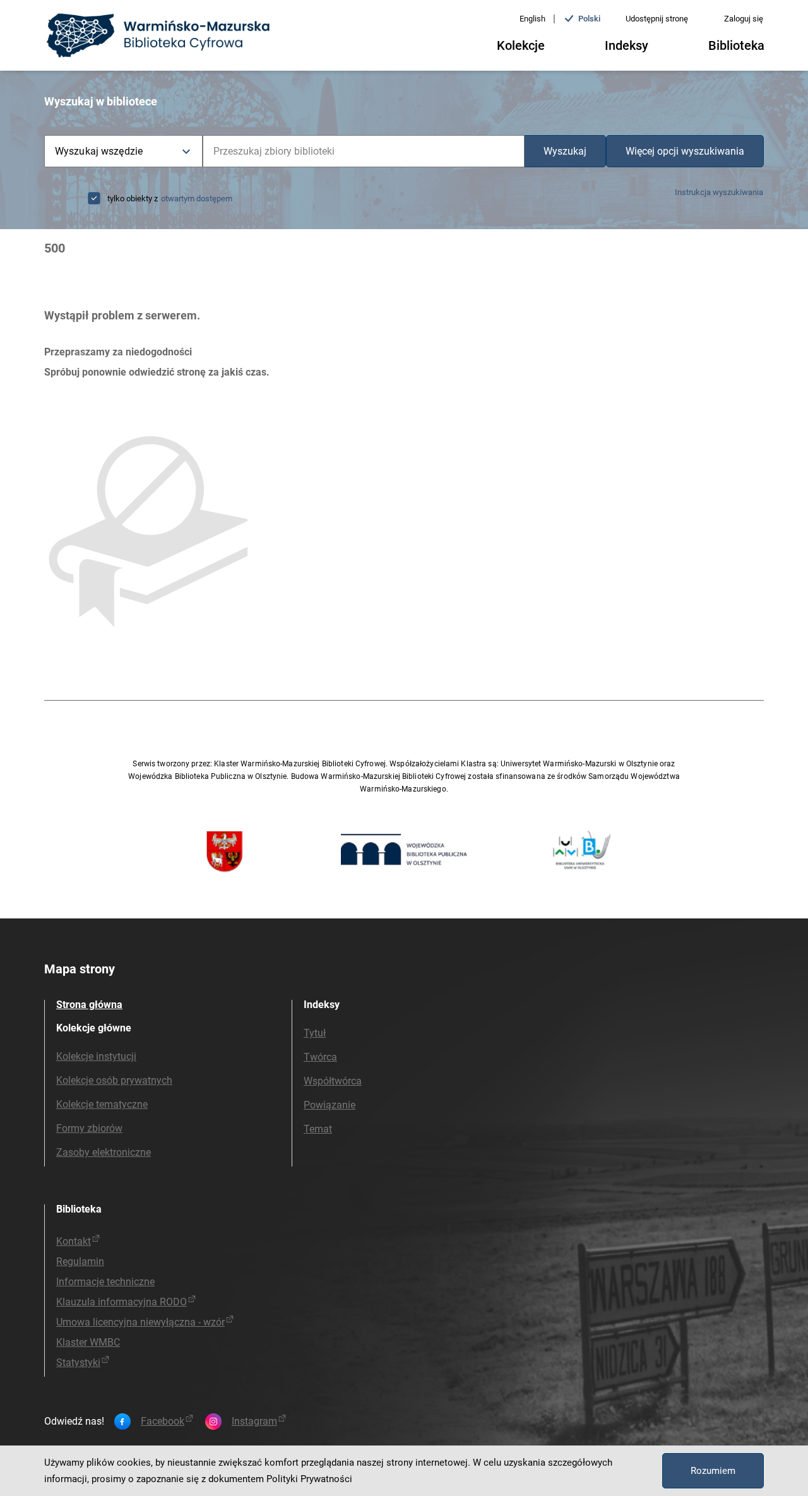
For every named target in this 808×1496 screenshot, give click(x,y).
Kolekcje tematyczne (102, 1104)
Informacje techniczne (105, 1282)
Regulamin (80, 1261)
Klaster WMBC (88, 1342)
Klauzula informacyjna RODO (121, 1302)
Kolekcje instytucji (96, 1056)
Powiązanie (329, 1105)
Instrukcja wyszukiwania (719, 192)
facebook (162, 1421)
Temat (318, 1129)
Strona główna (89, 1005)
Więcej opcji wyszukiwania (685, 151)
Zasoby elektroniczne (103, 1152)
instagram (254, 1421)
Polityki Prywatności (309, 1479)
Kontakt (73, 1241)
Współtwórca (333, 1081)
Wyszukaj (565, 151)
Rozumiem (713, 1470)
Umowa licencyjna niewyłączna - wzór (140, 1322)
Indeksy (626, 45)
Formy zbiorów (89, 1128)
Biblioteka (736, 45)
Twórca (320, 1057)
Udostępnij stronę (657, 18)
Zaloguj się (743, 18)
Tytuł (315, 1033)
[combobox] (364, 151)
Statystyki (78, 1362)
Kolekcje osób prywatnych (114, 1080)
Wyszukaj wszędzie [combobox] (99, 151)
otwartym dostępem (196, 198)
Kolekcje (521, 45)
